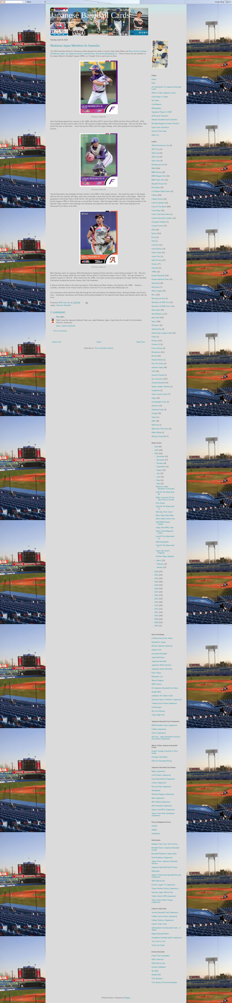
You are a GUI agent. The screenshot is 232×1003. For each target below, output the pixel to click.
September (161, 467)
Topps (154, 398)
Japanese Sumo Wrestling (162, 669)
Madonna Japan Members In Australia (165, 488)
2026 (156, 447)
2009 (156, 619)
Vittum (154, 417)
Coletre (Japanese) (159, 783)
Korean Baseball (158, 276)
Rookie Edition (157, 360)
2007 (156, 626)
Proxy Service (157, 348)
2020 (156, 582)
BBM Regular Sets (159, 176)
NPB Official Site (158, 881)
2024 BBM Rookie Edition (163, 523)
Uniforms (155, 406)
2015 (156, 599)
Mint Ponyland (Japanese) (162, 806)
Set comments (157, 379)
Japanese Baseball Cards (90, 15)
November (161, 460)
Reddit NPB (156, 692)
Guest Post (156, 256)
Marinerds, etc (157, 677)
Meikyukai (156, 871)
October (160, 463)
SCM (153, 371)
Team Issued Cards (159, 394)
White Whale (156, 432)
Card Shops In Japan (160, 97)
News (154, 321)
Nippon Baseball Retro (160, 934)
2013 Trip (155, 149)
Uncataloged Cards (159, 402)
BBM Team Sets (158, 180)
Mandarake (156, 790)
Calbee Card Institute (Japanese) (164, 916)
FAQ (153, 83)
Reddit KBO (156, 975)
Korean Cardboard (159, 967)
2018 (156, 589)
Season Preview (158, 375)
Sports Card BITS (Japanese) (163, 810)
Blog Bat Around (158, 184)
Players (154, 341)
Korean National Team (160, 279)
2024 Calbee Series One (165, 519)
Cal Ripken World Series (161, 191)
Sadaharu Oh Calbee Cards (162, 696)
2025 (156, 450)
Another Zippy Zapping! (165, 556)
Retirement (156, 352)
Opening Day (157, 329)
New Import (156, 310)
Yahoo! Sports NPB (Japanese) (164, 896)
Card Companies (158, 203)
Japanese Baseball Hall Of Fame (164, 867)
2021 (156, 578)
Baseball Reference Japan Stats (164, 854)
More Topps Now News (165, 515)
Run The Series (158, 364)
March (159, 560)
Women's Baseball (63, 305)
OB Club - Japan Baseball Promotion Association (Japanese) (166, 738)
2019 (156, 585)
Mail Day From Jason (164, 512)
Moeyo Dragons (158, 680)
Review (154, 356)
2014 (156, 602)
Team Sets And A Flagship (162, 552)
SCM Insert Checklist (160, 116)
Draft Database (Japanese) (162, 858)
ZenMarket (156, 834)
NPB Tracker (157, 684)
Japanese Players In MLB (162, 112)
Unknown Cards (158, 410)
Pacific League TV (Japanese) (163, 885)
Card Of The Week (159, 207)
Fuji (57, 317)
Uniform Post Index (159, 131)
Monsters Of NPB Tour (160, 302)
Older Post (141, 342)
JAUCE (154, 826)
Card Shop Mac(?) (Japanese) (163, 779)
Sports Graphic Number (161, 387)
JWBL (154, 272)
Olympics (155, 325)
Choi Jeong (160, 503)
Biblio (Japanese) (158, 771)
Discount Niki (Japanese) (161, 787)
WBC (154, 421)
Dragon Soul (156, 650)
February (160, 564)
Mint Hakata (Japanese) (161, 802)
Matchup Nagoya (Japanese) (163, 794)
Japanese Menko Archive (161, 665)
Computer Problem (159, 222)
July (158, 473)
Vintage (154, 413)
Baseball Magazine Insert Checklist (165, 123)
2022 (156, 575)
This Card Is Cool (158, 941)
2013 (156, 605)
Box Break (156, 187)
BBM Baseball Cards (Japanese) (164, 725)
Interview (155, 268)
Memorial (155, 283)
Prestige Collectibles (160, 757)
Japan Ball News (158, 657)
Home (99, 342)
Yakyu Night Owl (158, 715)
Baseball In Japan (159, 642)
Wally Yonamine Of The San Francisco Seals (165, 499)
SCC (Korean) (157, 979)
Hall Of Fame (157, 260)
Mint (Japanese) (158, 798)
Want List (155, 135)
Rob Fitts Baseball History (162, 761)
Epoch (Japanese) (159, 733)
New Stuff (155, 318)
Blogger (127, 998)
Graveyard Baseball (159, 654)
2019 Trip (155, 153)
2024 (156, 454)
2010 (156, 616)
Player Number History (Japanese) (165, 888)
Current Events (157, 226)
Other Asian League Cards (162, 333)
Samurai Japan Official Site (162, 892)
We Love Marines (158, 711)
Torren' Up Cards (158, 945)
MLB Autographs (162, 542)
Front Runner (157, 249)
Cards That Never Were (161, 214)
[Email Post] (86, 303)
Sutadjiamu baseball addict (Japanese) (167, 938)
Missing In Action (158, 298)
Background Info (158, 165)
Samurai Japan (157, 367)
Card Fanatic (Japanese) (161, 775)
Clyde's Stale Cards (159, 924)
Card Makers (157, 104)
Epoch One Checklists (160, 127)
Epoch (154, 233)
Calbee (154, 195)
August (160, 470)
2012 (156, 609)
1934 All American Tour (160, 145)
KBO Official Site (158, 963)
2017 (156, 592)
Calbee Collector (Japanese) (162, 920)
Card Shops (156, 211)
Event (154, 237)
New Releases (157, 314)
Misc (153, 295)
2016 (156, 595)
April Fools (156, 161)
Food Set (155, 245)
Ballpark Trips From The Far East (165, 844)
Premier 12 (156, 344)
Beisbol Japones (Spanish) (162, 646)
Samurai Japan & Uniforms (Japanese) (167, 700)
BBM (153, 168)
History (154, 264)
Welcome (155, 425)
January (160, 567)
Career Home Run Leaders (162, 218)
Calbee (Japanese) (159, 729)
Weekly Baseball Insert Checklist (164, 120)
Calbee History (157, 199)
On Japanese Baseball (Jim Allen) (165, 688)
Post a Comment (60, 331)
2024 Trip (155, 157)
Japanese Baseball (159, 661)
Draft (153, 230)
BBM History (157, 172)
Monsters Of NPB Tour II (161, 306)
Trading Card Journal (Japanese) (164, 703)
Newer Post (56, 342)
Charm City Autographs (161, 956)
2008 (156, 622)
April (159, 484)
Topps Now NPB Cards (165, 528)
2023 (156, 572)
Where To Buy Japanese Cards (164, 93)
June (159, 477)
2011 (156, 612)
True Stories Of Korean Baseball (164, 982)
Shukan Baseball (158, 383)
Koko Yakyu (156, 673)
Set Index (155, 100)
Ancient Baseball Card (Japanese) (165, 912)
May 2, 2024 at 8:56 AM (65, 326)
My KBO (155, 971)
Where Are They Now (160, 429)
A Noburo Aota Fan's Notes (162, 638)
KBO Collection (158, 959)
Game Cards (156, 253)
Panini (154, 337)
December (161, 456)
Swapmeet (156, 390)
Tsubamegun (157, 707)
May (158, 480)
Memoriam (156, 287)
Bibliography (156, 108)
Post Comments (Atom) (104, 348)
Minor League (157, 291)
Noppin (154, 830)
